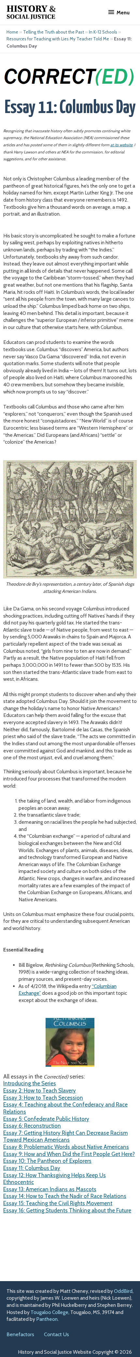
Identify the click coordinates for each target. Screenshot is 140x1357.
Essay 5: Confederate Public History (46, 1119)
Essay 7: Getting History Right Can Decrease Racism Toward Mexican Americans (65, 1136)
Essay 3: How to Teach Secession (43, 1097)
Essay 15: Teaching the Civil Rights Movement (57, 1203)
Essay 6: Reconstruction (32, 1125)
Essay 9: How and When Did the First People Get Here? (69, 1154)
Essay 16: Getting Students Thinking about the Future (67, 1210)
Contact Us (56, 1334)
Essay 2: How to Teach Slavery (39, 1090)
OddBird (123, 1291)
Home (12, 32)
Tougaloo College (49, 1312)
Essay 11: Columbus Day (31, 1168)
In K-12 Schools (103, 32)
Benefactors (20, 1334)
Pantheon (47, 1319)
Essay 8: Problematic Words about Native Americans (66, 1147)
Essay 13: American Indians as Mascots (49, 1189)
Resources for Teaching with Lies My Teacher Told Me (58, 38)
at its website (121, 144)
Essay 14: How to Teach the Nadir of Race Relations (64, 1196)
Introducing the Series (29, 1083)
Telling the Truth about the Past (53, 32)
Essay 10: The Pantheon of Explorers (47, 1161)
